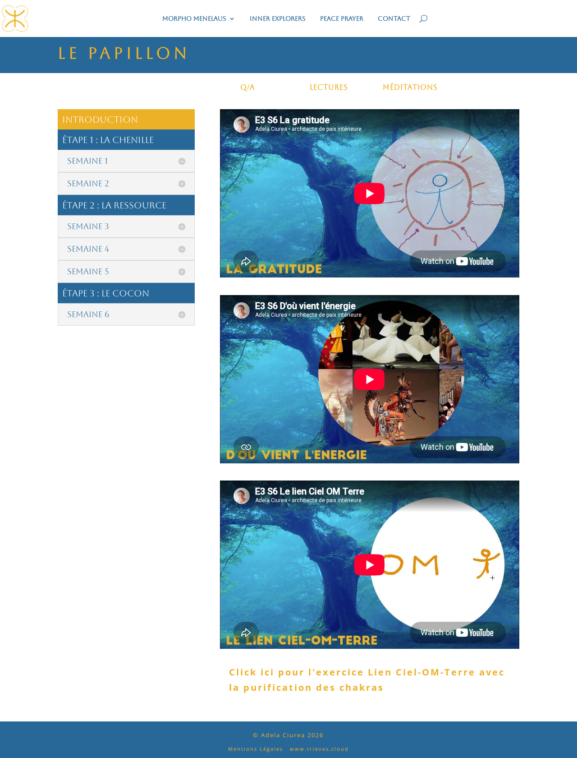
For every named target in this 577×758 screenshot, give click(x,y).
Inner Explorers (278, 18)
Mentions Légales (255, 748)
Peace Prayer (341, 18)
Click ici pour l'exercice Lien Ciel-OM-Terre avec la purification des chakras (367, 679)
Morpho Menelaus (194, 18)
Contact (394, 18)
